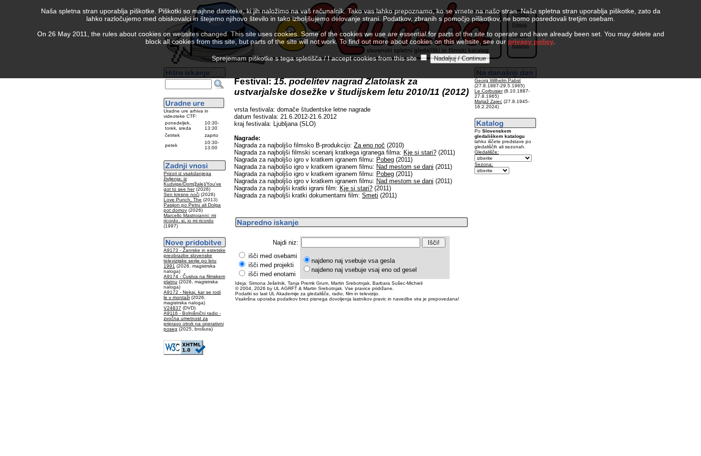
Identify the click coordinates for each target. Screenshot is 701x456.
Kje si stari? (419, 152)
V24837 (172, 308)
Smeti (370, 195)
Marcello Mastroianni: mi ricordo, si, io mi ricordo (190, 218)
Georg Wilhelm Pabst (497, 80)
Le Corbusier (488, 90)
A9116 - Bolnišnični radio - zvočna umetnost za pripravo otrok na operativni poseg (194, 321)
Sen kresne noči (181, 194)
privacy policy (531, 41)
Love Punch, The (183, 199)
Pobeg (385, 159)
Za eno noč (369, 145)
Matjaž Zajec (488, 101)
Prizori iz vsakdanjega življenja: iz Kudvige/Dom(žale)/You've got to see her (192, 181)
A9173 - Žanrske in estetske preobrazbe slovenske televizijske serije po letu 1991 (195, 258)
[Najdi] (219, 84)
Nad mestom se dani (404, 166)
